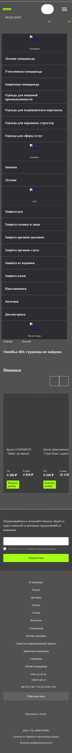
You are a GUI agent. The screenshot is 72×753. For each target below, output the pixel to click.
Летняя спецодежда (36, 666)
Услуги (36, 589)
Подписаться (36, 557)
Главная (7, 341)
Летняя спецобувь (36, 635)
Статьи (36, 612)
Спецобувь (36, 658)
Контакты (36, 620)
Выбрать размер (13, 484)
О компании (36, 582)
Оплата (36, 605)
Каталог (26, 341)
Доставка (36, 597)
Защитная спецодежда (36, 651)
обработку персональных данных (42, 548)
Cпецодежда (36, 628)
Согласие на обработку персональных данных (36, 736)
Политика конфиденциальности (36, 742)
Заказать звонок (13, 17)
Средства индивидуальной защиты (36, 643)
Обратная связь (36, 696)
